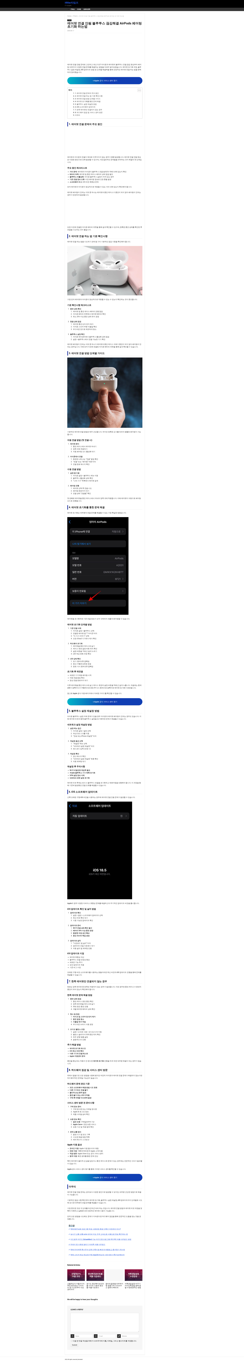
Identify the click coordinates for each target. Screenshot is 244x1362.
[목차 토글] (138, 90)
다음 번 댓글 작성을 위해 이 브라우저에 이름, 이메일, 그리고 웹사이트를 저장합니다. (105, 1341)
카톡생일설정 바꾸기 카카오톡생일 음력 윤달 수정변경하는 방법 (133, 1285)
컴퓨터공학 (86, 9)
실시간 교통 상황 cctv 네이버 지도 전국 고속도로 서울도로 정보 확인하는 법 (99, 1234)
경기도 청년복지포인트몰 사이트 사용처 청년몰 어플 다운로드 (95, 1285)
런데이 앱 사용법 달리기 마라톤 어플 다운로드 (87, 1244)
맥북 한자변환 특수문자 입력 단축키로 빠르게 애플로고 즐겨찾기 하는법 (97, 1250)
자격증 (79, 9)
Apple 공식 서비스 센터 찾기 (104, 81)
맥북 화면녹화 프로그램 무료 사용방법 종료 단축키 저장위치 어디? (95, 1229)
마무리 (77, 115)
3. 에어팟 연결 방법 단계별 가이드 (87, 99)
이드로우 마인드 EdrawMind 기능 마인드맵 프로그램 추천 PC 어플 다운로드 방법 (100, 1239)
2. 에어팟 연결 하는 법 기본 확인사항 (89, 96)
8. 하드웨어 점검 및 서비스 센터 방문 (89, 112)
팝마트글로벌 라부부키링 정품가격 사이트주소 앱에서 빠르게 (114, 1285)
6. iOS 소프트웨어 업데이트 (85, 107)
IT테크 (73, 9)
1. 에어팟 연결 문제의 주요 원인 (87, 93)
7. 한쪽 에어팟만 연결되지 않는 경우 (88, 110)
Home (69, 16)
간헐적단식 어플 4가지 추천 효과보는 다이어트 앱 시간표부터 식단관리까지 (75, 1286)
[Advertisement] (104, 49)
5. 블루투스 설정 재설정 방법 (86, 104)
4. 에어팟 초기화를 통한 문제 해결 (87, 101)
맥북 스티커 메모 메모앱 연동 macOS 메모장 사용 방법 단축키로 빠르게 (97, 1255)
